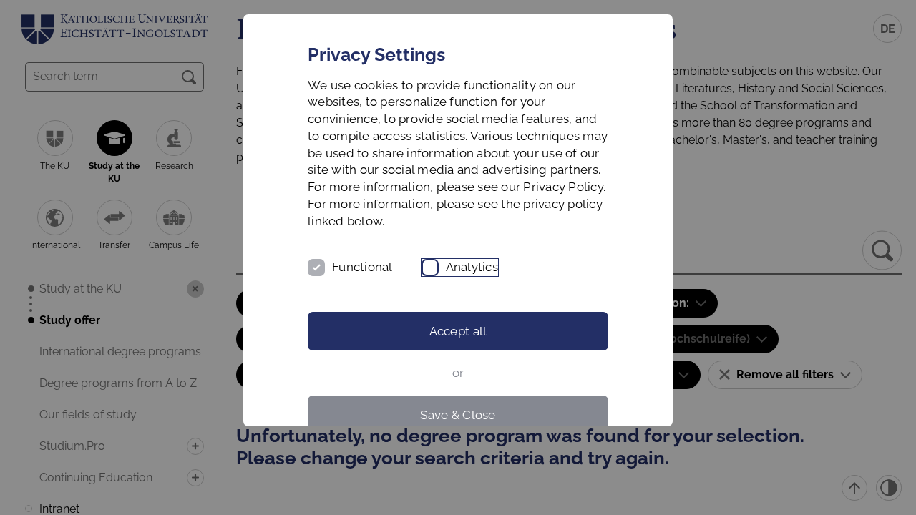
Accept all (458, 331)
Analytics (472, 267)
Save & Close (457, 415)
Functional (362, 267)
